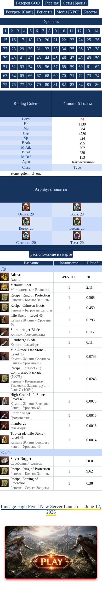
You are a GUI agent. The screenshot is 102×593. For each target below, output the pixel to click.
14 (96, 31)
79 (39, 84)
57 (55, 66)
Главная (51, 3)
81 (55, 84)
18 (30, 40)
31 (39, 49)
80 (47, 84)
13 (88, 31)
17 (22, 40)
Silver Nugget (20, 459)
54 (30, 66)
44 (47, 58)
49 (89, 58)
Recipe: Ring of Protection (30, 295)
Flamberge (18, 423)
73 (89, 75)
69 (55, 75)
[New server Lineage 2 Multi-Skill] (51, 577)
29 (22, 49)
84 (80, 84)
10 (63, 31)
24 (80, 40)
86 (97, 84)
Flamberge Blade (23, 340)
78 (30, 84)
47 (72, 58)
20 (47, 40)
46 (64, 58)
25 (89, 40)
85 (89, 84)
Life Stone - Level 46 (26, 316)
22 (64, 40)
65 (22, 75)
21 (55, 40)
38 (97, 49)
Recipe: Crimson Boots (27, 306)
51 (5, 66)
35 (72, 49)
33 (55, 49)
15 (5, 40)
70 (64, 75)
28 (14, 49)
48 (80, 58)
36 (80, 49)
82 (64, 84)
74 (97, 75)
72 (80, 75)
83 (72, 84)
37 (89, 49)
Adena (15, 275)
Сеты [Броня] (75, 3)
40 (14, 58)
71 (72, 75)
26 (97, 40)
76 (14, 84)
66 (30, 75)
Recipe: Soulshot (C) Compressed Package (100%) (25, 372)
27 (5, 49)
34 (64, 49)
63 (5, 75)
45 (55, 58)
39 (5, 58)
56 (47, 66)
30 (30, 49)
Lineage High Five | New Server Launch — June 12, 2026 (51, 509)
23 (72, 40)
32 (47, 49)
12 (79, 31)
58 (64, 66)
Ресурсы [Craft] (19, 12)
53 (22, 66)
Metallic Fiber (20, 285)
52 (14, 66)
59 (72, 66)
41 (22, 58)
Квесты (90, 12)
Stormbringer (20, 413)
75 (5, 84)
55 (39, 66)
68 (47, 75)
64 (14, 75)
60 (80, 66)
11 (71, 31)
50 (97, 58)
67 (39, 75)
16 (14, 40)
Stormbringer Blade (25, 330)
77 (22, 84)
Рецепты (44, 12)
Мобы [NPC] (67, 12)
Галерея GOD (28, 3)
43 (39, 58)
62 (97, 66)
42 (30, 58)
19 (39, 40)
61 (89, 66)
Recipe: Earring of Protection (24, 481)
